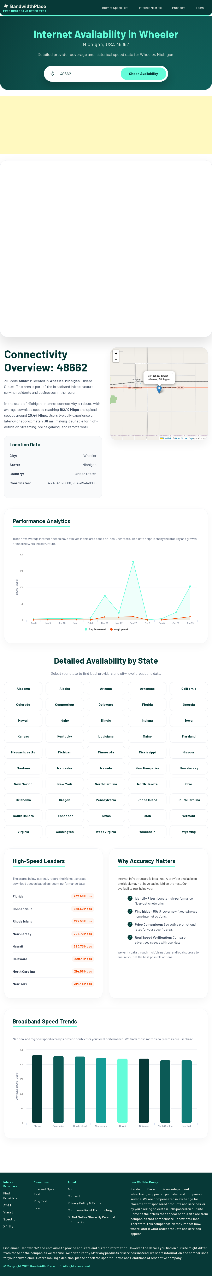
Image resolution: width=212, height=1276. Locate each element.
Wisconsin (147, 832)
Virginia (23, 832)
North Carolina (106, 784)
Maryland (188, 736)
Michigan (64, 752)
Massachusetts (23, 752)
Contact (74, 1196)
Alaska (64, 688)
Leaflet (167, 438)
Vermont (188, 816)
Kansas (23, 736)
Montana (23, 768)
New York (64, 784)
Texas (106, 816)
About (72, 1189)
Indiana (147, 720)
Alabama (23, 688)
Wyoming (189, 832)
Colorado (23, 704)
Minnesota (106, 752)
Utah (147, 816)
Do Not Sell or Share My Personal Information (91, 1219)
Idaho (64, 720)
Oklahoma (23, 800)
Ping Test (41, 1201)
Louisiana (105, 736)
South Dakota (23, 816)
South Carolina (188, 800)
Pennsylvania (106, 800)
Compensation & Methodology (90, 1210)
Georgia (189, 704)
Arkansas (147, 688)
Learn (200, 7)
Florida (147, 704)
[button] (159, 389)
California (188, 688)
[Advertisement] (106, 125)
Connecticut (64, 704)
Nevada (106, 768)
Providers (179, 7)
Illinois (106, 720)
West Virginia (106, 832)
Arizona (106, 688)
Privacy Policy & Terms (84, 1203)
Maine (147, 736)
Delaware (106, 704)
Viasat (8, 1212)
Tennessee (64, 816)
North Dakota (147, 784)
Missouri (188, 752)
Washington (64, 832)
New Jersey (188, 768)
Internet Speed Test (115, 7)
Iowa (189, 720)
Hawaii (23, 720)
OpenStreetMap (184, 438)
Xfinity (8, 1226)
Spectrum (10, 1219)
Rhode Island (147, 800)
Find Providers (10, 1195)
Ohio (188, 784)
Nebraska (64, 768)
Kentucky (64, 736)
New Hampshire (147, 768)
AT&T (7, 1205)
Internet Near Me (150, 7)
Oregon (64, 800)
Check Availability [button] (143, 73)
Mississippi (147, 752)
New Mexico (23, 784)
